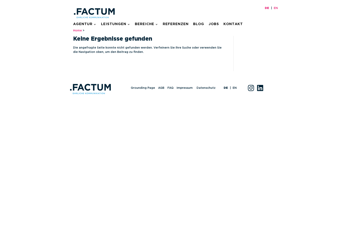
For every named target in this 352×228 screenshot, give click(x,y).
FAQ (170, 88)
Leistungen (113, 24)
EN (276, 8)
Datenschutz (206, 88)
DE (267, 8)
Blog (198, 24)
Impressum (185, 88)
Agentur (82, 24)
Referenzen (176, 24)
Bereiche (144, 24)
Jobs (214, 24)
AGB (161, 88)
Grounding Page (143, 88)
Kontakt (233, 24)
